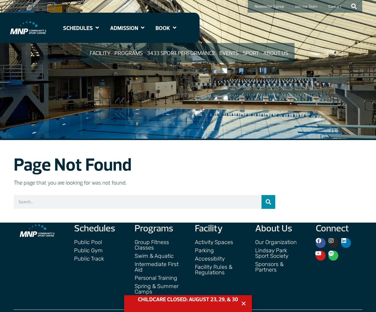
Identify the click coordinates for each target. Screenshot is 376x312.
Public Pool (88, 242)
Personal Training (156, 278)
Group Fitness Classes (152, 245)
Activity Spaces (214, 242)
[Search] (268, 202)
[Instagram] (333, 243)
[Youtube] (321, 256)
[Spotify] (333, 256)
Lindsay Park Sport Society (271, 253)
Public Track (89, 258)
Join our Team (306, 6)
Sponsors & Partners (269, 267)
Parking (204, 250)
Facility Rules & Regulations (213, 270)
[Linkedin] (346, 243)
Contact (334, 6)
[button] (354, 6)
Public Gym (88, 250)
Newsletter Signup (269, 6)
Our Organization (276, 242)
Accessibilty (210, 258)
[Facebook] (321, 243)
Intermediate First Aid (157, 267)
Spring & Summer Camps (157, 289)
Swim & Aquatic (154, 256)
